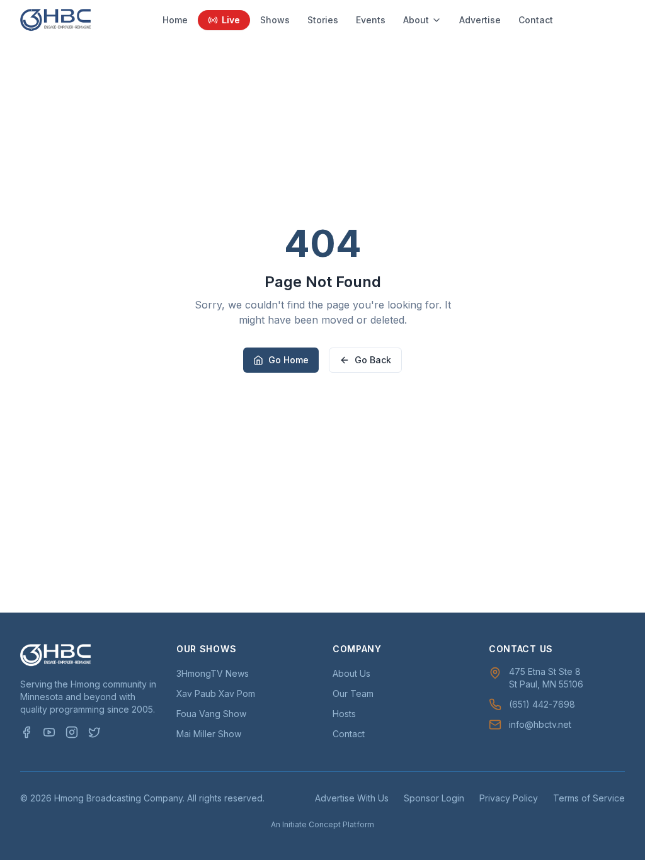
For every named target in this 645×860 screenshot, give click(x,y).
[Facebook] (26, 732)
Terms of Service (589, 798)
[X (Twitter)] (94, 732)
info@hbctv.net (540, 724)
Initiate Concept (311, 824)
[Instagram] (72, 732)
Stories (322, 19)
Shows (275, 19)
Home (175, 19)
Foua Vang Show (211, 713)
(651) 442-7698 (542, 704)
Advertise (480, 19)
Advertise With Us (352, 798)
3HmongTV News (212, 673)
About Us (351, 673)
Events (370, 19)
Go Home (288, 359)
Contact (535, 19)
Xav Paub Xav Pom (215, 693)
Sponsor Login (434, 798)
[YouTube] (49, 732)
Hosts (344, 713)
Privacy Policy (508, 798)
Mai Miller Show (208, 733)
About (416, 19)
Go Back (373, 359)
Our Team (353, 693)
